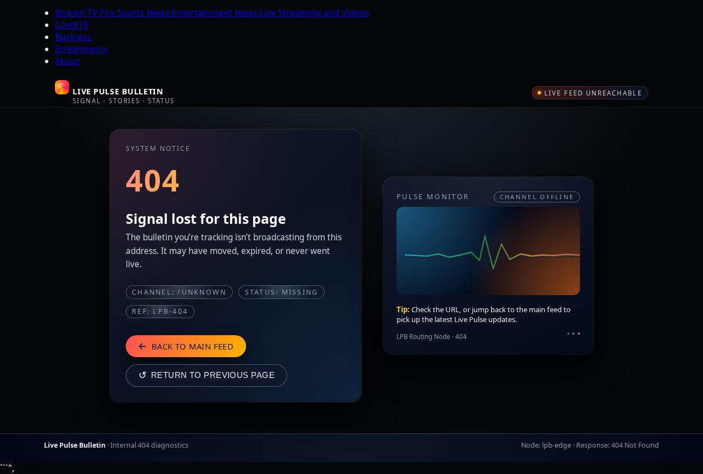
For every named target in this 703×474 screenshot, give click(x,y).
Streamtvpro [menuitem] (81, 49)
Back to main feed (185, 345)
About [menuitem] (67, 61)
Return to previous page (206, 375)
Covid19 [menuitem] (71, 25)
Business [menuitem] (73, 37)
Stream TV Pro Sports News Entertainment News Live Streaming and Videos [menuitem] (212, 13)
